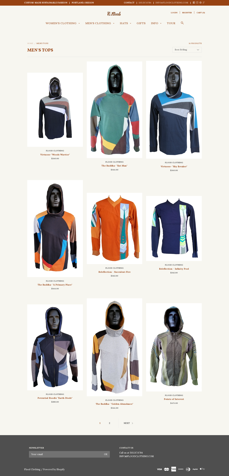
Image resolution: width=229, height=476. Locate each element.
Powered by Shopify (54, 469)
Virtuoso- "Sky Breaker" (174, 166)
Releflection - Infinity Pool (174, 268)
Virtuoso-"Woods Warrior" (55, 154)
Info (155, 23)
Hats (124, 23)
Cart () (201, 12)
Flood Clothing (55, 150)
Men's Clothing (98, 23)
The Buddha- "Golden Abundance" (114, 404)
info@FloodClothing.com (171, 2)
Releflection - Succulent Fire (114, 272)
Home (30, 43)
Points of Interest (174, 399)
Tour (171, 23)
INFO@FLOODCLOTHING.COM (136, 456)
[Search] (182, 24)
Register (187, 12)
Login (174, 12)
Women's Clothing (61, 23)
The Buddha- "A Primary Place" (55, 284)
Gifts (141, 23)
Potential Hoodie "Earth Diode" (55, 398)
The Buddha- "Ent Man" (114, 165)
